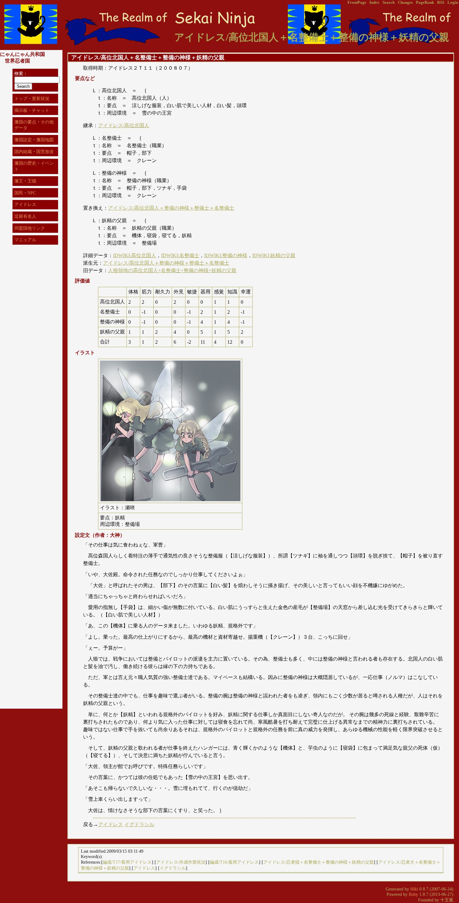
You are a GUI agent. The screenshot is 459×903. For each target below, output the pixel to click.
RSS (440, 2)
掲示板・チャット (31, 110)
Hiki (414, 888)
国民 (18, 192)
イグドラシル (139, 824)
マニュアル (25, 239)
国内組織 (23, 151)
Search (389, 2)
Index (374, 2)
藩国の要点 (25, 121)
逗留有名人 (25, 216)
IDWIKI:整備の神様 (225, 255)
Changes (405, 2)
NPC (31, 192)
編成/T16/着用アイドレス (234, 862)
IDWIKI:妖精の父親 (273, 255)
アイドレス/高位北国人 (123, 125)
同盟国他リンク (29, 228)
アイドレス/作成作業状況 (180, 862)
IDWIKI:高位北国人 (134, 255)
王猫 (31, 180)
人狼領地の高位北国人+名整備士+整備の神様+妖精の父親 (172, 270)
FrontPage (357, 2)
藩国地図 (45, 139)
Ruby (413, 894)
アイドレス (110, 824)
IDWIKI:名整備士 (180, 255)
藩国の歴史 (25, 163)
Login (452, 2)
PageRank (425, 2)
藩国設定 (23, 139)
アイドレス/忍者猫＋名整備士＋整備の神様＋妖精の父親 (318, 862)
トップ (20, 98)
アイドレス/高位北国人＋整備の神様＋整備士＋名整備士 (171, 208)
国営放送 (45, 151)
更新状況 (40, 98)
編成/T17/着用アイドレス (127, 862)
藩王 (18, 180)
